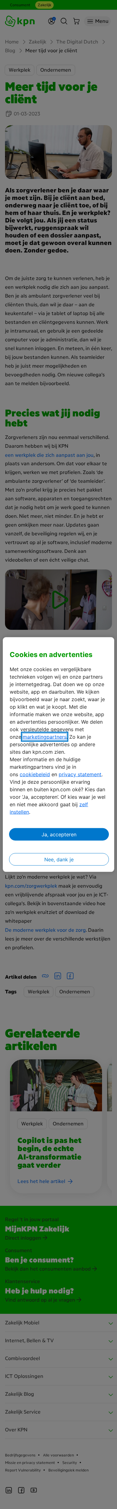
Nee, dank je (59, 859)
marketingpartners (44, 737)
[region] (58, 754)
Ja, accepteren (58, 834)
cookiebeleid (35, 774)
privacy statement (80, 774)
